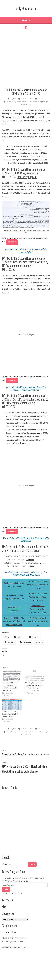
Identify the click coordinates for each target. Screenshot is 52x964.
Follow (6, 889)
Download (12, 242)
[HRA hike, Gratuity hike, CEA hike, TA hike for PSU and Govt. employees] (35, 675)
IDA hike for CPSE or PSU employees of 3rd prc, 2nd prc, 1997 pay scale (14, 621)
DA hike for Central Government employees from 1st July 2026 (11, 714)
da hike (23, 104)
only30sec (13, 99)
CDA (28, 102)
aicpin (24, 102)
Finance (39, 99)
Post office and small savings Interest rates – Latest (31, 250)
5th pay (8, 102)
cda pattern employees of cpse (39, 102)
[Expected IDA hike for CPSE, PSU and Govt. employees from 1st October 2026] (12, 675)
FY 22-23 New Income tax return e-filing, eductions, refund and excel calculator (29, 388)
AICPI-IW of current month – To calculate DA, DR (38, 621)
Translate (19, 941)
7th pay (19, 102)
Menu (33, 20)
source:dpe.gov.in (27, 176)
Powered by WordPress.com (20, 947)
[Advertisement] (26, 58)
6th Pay (13, 102)
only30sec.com (26, 8)
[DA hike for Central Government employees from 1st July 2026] (12, 704)
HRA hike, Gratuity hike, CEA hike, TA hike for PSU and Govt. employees (34, 685)
